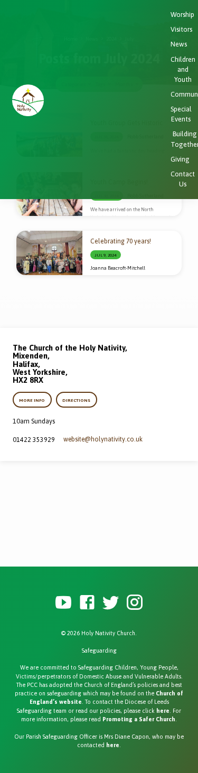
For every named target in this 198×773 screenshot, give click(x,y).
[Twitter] (110, 603)
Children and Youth (183, 69)
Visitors (181, 29)
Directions (76, 400)
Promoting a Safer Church (138, 719)
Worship (182, 14)
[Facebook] (87, 603)
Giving (180, 159)
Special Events (181, 114)
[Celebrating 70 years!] (49, 253)
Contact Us (183, 179)
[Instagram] (134, 603)
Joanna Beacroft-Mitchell (117, 268)
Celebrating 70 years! (120, 241)
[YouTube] (63, 603)
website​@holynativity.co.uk (103, 439)
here (162, 711)
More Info (32, 400)
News (179, 44)
